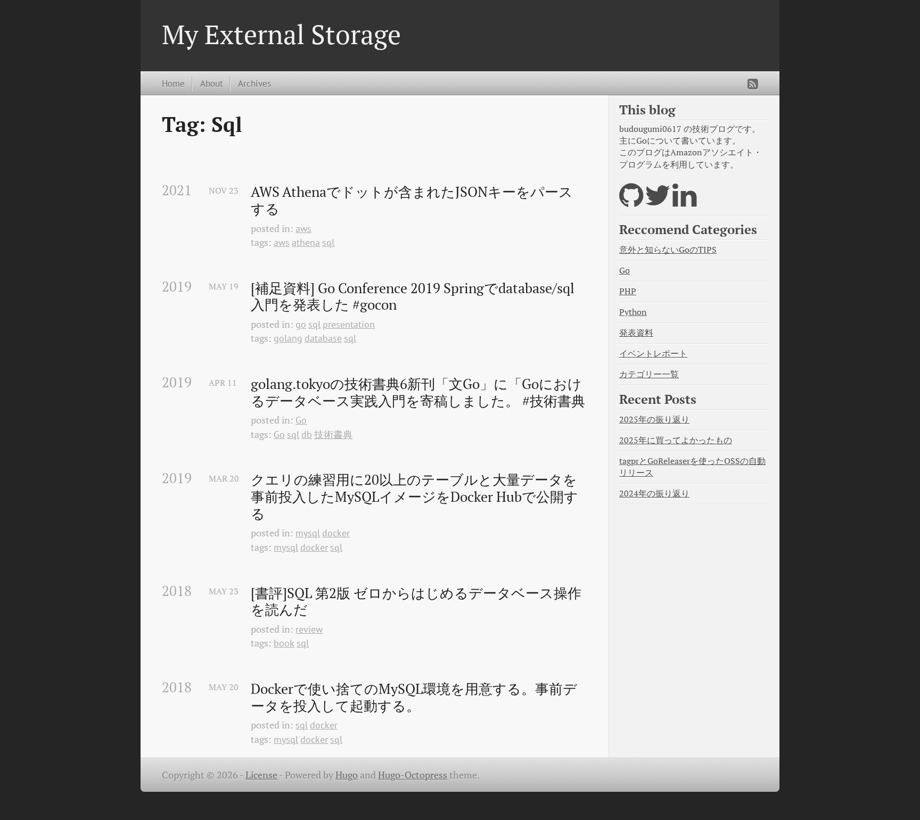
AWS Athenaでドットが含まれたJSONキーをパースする (412, 200)
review (309, 629)
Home (173, 83)
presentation (349, 324)
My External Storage (281, 34)
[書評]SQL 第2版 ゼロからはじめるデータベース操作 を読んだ (418, 601)
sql (328, 242)
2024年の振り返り (654, 493)
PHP (627, 291)
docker (336, 533)
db (306, 434)
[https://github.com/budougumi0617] (631, 202)
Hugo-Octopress (412, 775)
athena (306, 242)
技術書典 (333, 434)
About (211, 83)
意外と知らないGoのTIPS (668, 249)
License (261, 775)
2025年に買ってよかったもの (675, 440)
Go (301, 420)
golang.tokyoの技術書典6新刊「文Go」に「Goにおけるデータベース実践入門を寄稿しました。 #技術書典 (418, 392)
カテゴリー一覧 (649, 374)
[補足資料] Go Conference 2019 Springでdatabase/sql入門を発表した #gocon (412, 296)
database (323, 338)
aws (303, 228)
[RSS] (753, 84)
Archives (254, 83)
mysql (307, 533)
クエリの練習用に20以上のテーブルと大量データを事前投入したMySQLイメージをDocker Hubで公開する (414, 496)
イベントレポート (653, 353)
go (300, 324)
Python (633, 312)
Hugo (346, 775)
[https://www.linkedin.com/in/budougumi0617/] (684, 202)
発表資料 (636, 332)
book (284, 643)
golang (288, 338)
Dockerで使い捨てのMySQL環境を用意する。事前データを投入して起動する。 (414, 697)
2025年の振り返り (654, 419)
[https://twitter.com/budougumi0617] (657, 202)
